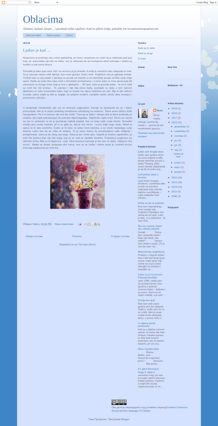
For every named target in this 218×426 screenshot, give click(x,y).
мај (176, 149)
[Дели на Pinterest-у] (98, 224)
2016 (175, 122)
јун (176, 145)
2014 (175, 182)
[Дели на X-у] (92, 224)
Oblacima (43, 19)
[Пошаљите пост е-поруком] (79, 224)
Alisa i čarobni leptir (148, 349)
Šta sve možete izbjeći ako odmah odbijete (150, 227)
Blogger (125, 419)
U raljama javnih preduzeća (146, 324)
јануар (178, 171)
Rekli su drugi (53, 35)
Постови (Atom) (87, 244)
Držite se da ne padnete (151, 203)
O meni (69, 35)
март (177, 167)
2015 (175, 177)
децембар (180, 126)
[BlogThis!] (89, 224)
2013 (175, 187)
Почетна (77, 236)
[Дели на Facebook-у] (95, 224)
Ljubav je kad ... (36, 50)
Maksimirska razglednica (151, 251)
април (178, 162)
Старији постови (120, 236)
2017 (175, 117)
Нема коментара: (64, 224)
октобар (179, 135)
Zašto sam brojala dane (151, 151)
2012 (175, 191)
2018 (175, 113)
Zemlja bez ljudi (146, 300)
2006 (175, 196)
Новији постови (34, 236)
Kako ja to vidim (33, 35)
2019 (175, 108)
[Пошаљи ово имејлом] (86, 224)
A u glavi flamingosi (148, 368)
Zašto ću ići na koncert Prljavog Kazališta (150, 276)
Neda (160, 110)
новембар (180, 131)
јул (176, 140)
